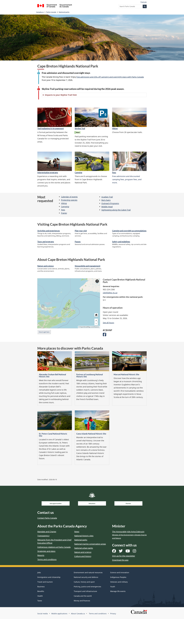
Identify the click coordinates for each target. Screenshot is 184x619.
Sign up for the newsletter (123, 556)
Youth (112, 586)
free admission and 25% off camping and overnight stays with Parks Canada (110, 77)
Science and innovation (119, 572)
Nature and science (45, 266)
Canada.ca (40, 12)
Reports (40, 555)
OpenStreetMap (85, 327)
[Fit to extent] (96, 315)
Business (41, 586)
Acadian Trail (107, 197)
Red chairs (106, 200)
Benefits (40, 591)
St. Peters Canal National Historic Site (53, 435)
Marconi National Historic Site (126, 374)
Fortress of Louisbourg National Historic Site (89, 375)
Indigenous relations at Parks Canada (54, 547)
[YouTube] (128, 551)
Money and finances (82, 600)
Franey (64, 213)
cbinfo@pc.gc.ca (110, 292)
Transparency (43, 535)
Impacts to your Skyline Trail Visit (61, 95)
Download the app (120, 560)
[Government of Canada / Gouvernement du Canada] (54, 6)
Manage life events (118, 591)
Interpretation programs (47, 172)
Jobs (39, 572)
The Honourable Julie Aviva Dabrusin (129, 534)
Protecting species (69, 200)
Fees (114, 172)
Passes (78, 241)
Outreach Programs (110, 203)
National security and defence (86, 577)
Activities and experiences (48, 231)
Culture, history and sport (84, 582)
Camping (78, 172)
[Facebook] (104, 335)
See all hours (108, 322)
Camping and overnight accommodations (129, 231)
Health (40, 596)
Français (144, 2)
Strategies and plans (46, 551)
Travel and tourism (45, 582)
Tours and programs (45, 241)
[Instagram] (134, 551)
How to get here (44, 332)
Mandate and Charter (46, 531)
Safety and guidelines (121, 241)
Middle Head (107, 206)
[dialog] (68, 303)
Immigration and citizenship (48, 577)
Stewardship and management (87, 266)
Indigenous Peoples (118, 577)
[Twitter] (121, 551)
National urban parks (83, 548)
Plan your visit (81, 231)
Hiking (115, 128)
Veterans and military (119, 582)
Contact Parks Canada (47, 518)
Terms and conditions (47, 559)
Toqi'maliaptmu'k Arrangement (50, 128)
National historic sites (83, 535)
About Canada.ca (78, 613)
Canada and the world (83, 596)
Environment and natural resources (88, 572)
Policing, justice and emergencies (87, 586)
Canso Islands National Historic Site (91, 434)
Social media (42, 613)
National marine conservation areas (90, 544)
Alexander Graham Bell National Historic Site (52, 375)
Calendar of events (69, 196)
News (76, 531)
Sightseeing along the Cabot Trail (116, 210)
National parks (64, 12)
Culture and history (82, 556)
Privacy (113, 613)
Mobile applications (59, 613)
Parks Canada (51, 12)
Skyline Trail (80, 128)
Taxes (39, 600)
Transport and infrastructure (85, 591)
